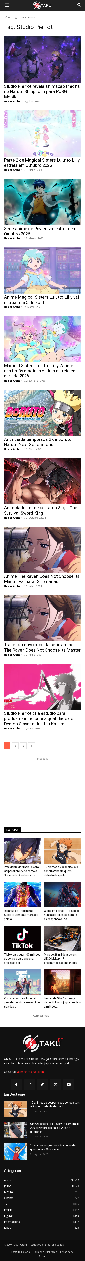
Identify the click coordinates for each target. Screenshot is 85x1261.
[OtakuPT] (42, 5)
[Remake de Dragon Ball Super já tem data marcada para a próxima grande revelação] (22, 894)
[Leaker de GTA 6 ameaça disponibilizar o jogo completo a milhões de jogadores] (62, 982)
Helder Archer (13, 101)
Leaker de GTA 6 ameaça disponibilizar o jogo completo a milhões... (62, 1002)
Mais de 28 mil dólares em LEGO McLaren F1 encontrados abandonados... (61, 958)
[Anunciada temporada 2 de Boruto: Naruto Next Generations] (42, 413)
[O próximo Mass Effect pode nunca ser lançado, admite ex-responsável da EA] (62, 894)
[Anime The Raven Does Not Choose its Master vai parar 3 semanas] (42, 550)
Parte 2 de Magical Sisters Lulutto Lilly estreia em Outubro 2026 (42, 163)
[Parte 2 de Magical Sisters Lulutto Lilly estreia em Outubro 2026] (42, 133)
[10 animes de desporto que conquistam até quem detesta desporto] (62, 851)
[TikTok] (42, 1084)
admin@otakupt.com (30, 1072)
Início (7, 17)
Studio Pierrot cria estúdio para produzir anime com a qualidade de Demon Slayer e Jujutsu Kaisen (38, 718)
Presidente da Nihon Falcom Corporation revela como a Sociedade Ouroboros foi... (21, 871)
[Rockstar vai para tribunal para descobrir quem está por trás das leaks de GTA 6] (22, 982)
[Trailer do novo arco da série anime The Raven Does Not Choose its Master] (42, 618)
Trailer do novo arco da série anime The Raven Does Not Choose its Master (42, 647)
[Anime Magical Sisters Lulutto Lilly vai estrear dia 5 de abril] (42, 270)
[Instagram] (29, 1084)
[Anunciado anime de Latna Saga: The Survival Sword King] (42, 481)
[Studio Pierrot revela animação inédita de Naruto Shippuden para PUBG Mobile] (42, 59)
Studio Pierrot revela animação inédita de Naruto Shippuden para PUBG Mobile (42, 91)
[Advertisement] (42, 786)
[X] (55, 1084)
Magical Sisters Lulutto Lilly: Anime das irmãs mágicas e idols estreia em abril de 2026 (40, 371)
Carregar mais (41, 1015)
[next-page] (31, 745)
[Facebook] (16, 1084)
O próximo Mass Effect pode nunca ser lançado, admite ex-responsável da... (62, 915)
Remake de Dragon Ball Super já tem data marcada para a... (21, 915)
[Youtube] (68, 1084)
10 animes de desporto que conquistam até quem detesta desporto (61, 871)
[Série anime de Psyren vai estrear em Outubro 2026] (42, 202)
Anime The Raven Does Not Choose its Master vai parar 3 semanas (41, 579)
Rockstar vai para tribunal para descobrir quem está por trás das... (22, 1002)
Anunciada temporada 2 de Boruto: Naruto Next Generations (38, 442)
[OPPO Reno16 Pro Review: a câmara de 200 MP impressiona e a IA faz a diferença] (15, 1130)
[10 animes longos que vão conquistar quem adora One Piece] (15, 1151)
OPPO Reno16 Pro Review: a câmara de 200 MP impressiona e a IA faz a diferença (54, 1127)
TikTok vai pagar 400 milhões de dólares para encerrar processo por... (22, 958)
